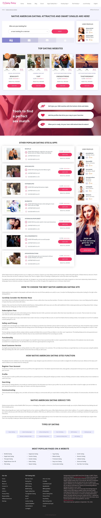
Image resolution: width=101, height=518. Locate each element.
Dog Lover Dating (57, 461)
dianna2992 (89, 161)
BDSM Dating (28, 488)
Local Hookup (86, 3)
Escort (42, 3)
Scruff (26, 498)
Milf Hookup (74, 432)
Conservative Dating (57, 464)
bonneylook (89, 169)
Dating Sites (28, 481)
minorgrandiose (90, 177)
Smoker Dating (32, 459)
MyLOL (27, 496)
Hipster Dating (32, 464)
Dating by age (88, 432)
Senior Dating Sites (48, 493)
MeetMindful (46, 486)
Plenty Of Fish (46, 496)
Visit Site (14, 86)
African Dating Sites (44, 432)
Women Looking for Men (26, 436)
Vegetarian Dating (33, 454)
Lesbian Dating (29, 501)
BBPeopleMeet (46, 488)
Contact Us (5, 486)
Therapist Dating (8, 459)
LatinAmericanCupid (48, 503)
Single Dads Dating (9, 456)
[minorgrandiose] (81, 180)
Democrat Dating (81, 461)
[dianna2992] (81, 163)
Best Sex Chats (29, 478)
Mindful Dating (8, 454)
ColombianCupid (47, 483)
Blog (36, 3)
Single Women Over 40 (10, 461)
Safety (3, 488)
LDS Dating (77, 436)
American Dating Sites (62, 436)
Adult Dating (28, 483)
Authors (4, 491)
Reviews (29, 3)
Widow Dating (56, 456)
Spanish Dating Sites (44, 436)
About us (4, 483)
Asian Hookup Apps (27, 432)
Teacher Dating (33, 456)
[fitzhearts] (81, 197)
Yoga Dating (55, 454)
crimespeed (89, 186)
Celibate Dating (81, 459)
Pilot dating (7, 464)
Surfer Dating (80, 454)
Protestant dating (57, 459)
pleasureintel (89, 28)
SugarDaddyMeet (29, 503)
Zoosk (44, 506)
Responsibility (5, 496)
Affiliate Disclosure (7, 498)
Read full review (14, 81)
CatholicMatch (29, 506)
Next (60, 31)
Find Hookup (75, 3)
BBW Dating (28, 486)
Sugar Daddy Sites (52, 3)
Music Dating (12, 432)
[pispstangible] (81, 38)
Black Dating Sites (47, 501)
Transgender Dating (30, 493)
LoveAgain (28, 508)
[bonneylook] (81, 172)
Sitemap (4, 501)
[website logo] (13, 154)
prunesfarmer (89, 153)
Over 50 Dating (59, 432)
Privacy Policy (5, 493)
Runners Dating (81, 456)
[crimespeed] (81, 189)
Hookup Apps (64, 3)
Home (22, 3)
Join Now (87, 250)
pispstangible (89, 35)
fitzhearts (88, 195)
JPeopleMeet (46, 491)
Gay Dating (45, 498)
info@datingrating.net (79, 477)
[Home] (9, 3)
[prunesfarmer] (81, 155)
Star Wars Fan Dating (82, 464)
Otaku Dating (32, 461)
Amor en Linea (46, 478)
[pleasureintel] (81, 30)
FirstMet (45, 481)
